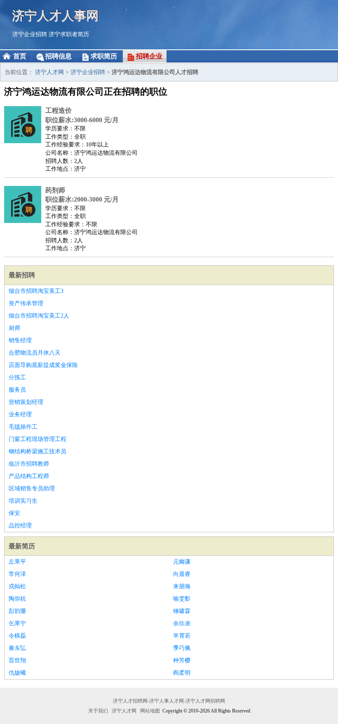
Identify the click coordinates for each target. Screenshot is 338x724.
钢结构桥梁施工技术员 (37, 451)
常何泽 (17, 574)
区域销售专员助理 (32, 488)
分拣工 (17, 377)
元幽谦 (181, 562)
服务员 (17, 390)
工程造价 (58, 110)
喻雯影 (181, 599)
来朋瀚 (181, 586)
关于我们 (98, 711)
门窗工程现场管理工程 (37, 439)
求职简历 (104, 56)
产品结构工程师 (29, 476)
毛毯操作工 (23, 427)
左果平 (17, 562)
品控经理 (20, 525)
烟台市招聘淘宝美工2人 (39, 316)
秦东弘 (17, 648)
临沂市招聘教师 (29, 464)
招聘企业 (149, 56)
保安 (14, 513)
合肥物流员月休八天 (35, 353)
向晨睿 (181, 574)
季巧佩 (181, 648)
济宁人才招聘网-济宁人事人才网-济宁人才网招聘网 (169, 701)
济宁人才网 (49, 72)
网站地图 (150, 711)
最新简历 (22, 546)
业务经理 (20, 414)
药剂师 (55, 190)
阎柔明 (181, 673)
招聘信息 (58, 56)
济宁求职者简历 (69, 34)
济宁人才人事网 (55, 15)
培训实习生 (23, 501)
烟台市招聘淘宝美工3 (36, 291)
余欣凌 (181, 623)
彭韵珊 (17, 611)
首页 (19, 56)
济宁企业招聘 (29, 34)
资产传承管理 (26, 303)
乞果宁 (17, 623)
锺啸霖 (181, 611)
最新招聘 (22, 275)
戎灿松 (17, 586)
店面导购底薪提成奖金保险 (43, 365)
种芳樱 (181, 660)
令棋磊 (17, 636)
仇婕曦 (17, 673)
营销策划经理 (26, 402)
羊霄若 (181, 636)
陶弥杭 (17, 599)
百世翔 (17, 660)
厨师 (14, 328)
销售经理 (20, 340)
